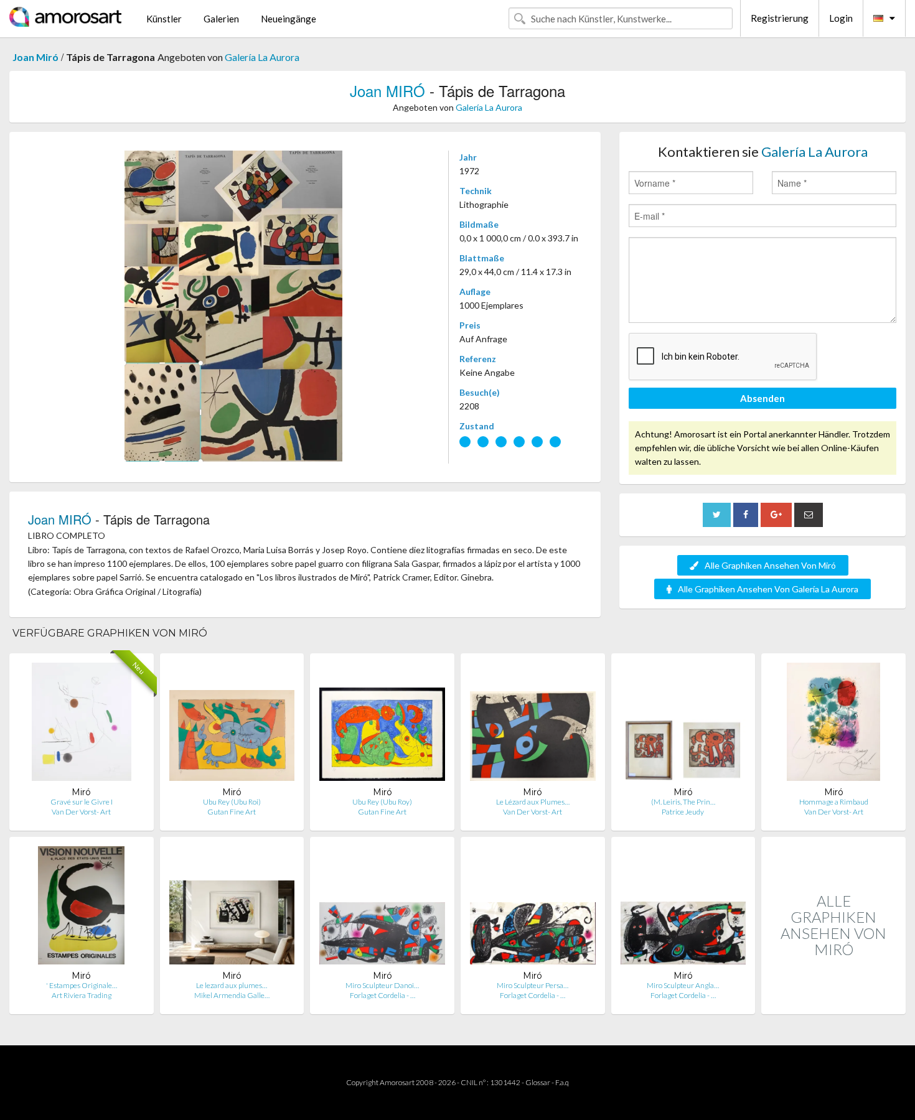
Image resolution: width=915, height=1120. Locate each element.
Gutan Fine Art (231, 811)
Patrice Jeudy (683, 811)
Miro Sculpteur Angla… (683, 985)
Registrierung (780, 18)
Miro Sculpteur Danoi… (382, 985)
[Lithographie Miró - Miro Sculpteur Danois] (382, 908)
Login (841, 18)
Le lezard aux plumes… (231, 985)
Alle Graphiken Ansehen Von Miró (770, 565)
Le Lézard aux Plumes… (533, 801)
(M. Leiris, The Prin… (683, 801)
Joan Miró (35, 57)
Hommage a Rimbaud (833, 801)
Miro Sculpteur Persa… (532, 985)
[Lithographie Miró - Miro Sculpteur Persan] (533, 908)
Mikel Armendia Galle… (232, 995)
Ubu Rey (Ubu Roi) (232, 801)
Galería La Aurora (262, 57)
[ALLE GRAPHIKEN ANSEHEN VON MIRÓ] (833, 1001)
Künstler (164, 18)
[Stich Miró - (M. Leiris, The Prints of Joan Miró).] (683, 724)
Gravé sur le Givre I (81, 801)
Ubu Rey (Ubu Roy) (382, 801)
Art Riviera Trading (81, 995)
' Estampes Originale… (81, 985)
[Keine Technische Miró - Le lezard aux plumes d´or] (232, 908)
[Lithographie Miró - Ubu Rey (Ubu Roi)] (232, 724)
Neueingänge (288, 18)
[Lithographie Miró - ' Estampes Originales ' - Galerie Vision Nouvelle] (81, 908)
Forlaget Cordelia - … (382, 995)
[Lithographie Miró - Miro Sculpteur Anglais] (683, 908)
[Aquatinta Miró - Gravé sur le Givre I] (81, 724)
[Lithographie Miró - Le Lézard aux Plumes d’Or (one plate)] (533, 724)
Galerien (221, 18)
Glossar (537, 1082)
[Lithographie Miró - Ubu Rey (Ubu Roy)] (382, 724)
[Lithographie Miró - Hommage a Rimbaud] (833, 724)
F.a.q (562, 1082)
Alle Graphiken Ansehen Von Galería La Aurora (768, 589)
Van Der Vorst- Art (81, 811)
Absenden (762, 398)
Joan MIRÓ (387, 90)
